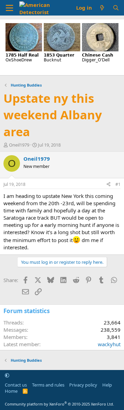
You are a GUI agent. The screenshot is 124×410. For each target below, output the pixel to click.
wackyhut (109, 344)
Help (107, 385)
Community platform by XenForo (59, 404)
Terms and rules (48, 385)
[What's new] (102, 7)
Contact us (16, 385)
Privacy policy (83, 385)
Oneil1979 (19, 145)
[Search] (116, 7)
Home (11, 391)
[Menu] (9, 8)
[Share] (108, 185)
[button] (7, 375)
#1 (118, 184)
